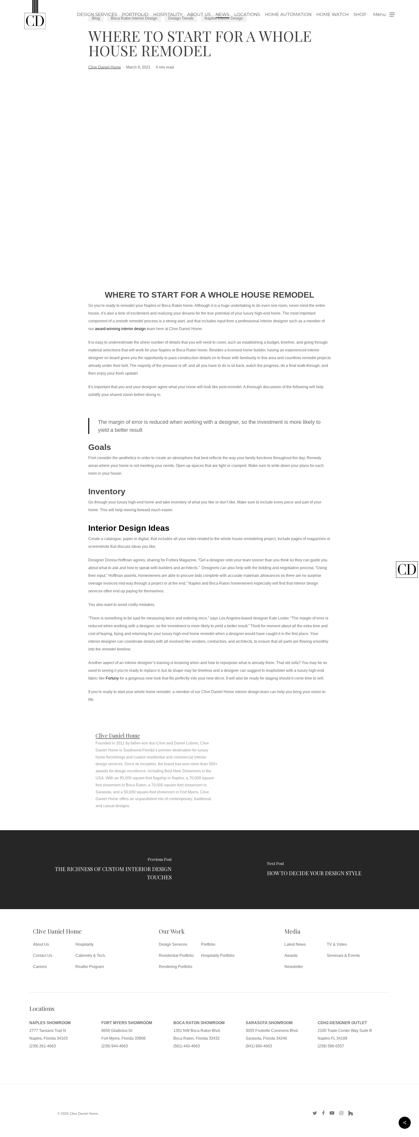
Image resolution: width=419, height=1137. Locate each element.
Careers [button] (40, 967)
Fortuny (112, 678)
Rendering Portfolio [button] (175, 967)
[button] (384, 14)
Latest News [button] (295, 944)
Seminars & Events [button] (343, 955)
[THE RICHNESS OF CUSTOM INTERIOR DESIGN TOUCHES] (105, 869)
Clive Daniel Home (104, 67)
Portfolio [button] (208, 944)
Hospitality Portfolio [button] (217, 955)
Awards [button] (291, 955)
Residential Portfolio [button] (176, 955)
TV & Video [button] (337, 944)
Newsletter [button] (293, 967)
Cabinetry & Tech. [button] (90, 955)
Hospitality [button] (84, 944)
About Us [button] (41, 944)
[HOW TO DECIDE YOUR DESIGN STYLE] (314, 869)
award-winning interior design (120, 329)
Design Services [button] (173, 944)
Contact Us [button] (42, 955)
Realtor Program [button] (89, 967)
